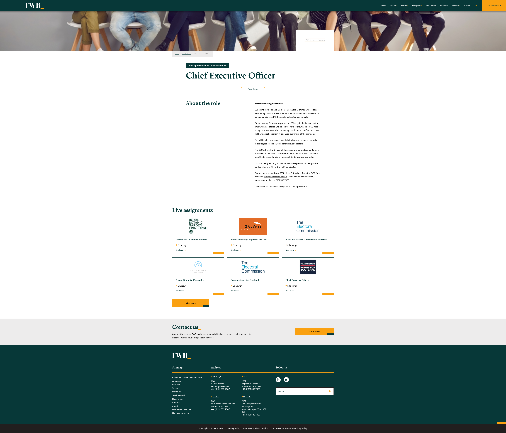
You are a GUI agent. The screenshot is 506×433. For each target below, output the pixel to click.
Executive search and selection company (187, 379)
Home (383, 5)
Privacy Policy (234, 428)
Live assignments (493, 5)
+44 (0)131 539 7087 (220, 389)
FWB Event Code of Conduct (256, 428)
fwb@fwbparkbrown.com (275, 176)
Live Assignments (180, 413)
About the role (253, 89)
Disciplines (416, 5)
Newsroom (444, 5)
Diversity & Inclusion (181, 409)
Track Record (431, 5)
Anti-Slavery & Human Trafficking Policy (289, 428)
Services (393, 5)
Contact (467, 5)
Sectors (404, 5)
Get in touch (314, 331)
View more (191, 303)
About (175, 406)
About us (455, 5)
